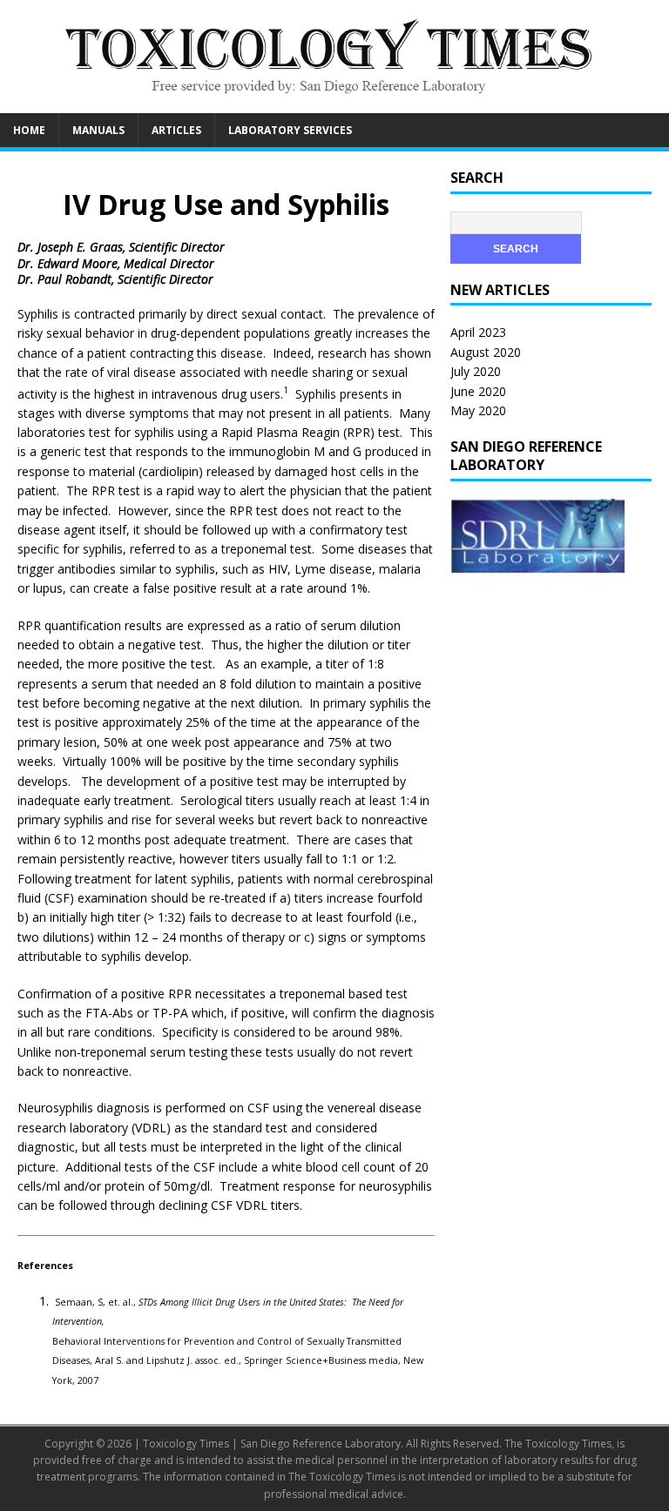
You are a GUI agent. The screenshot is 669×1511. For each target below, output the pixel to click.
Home (29, 130)
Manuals (98, 130)
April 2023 (478, 332)
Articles (176, 130)
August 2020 (485, 352)
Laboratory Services (290, 130)
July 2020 (475, 371)
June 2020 (478, 391)
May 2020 (478, 410)
